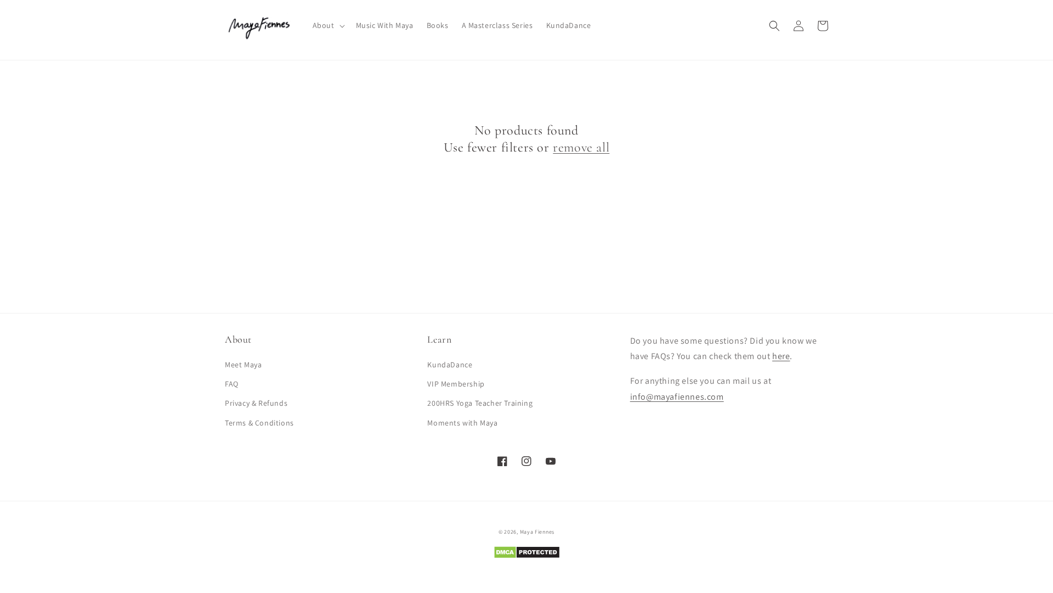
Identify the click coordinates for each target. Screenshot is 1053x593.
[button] (327, 25)
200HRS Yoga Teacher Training (480, 403)
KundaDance (449, 365)
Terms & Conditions (259, 423)
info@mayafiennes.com (677, 396)
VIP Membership (455, 384)
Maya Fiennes (537, 531)
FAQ (232, 384)
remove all (581, 147)
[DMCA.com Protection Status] (527, 556)
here (781, 356)
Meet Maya (243, 365)
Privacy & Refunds (256, 403)
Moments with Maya (462, 423)
